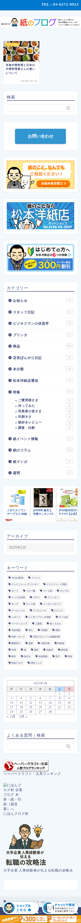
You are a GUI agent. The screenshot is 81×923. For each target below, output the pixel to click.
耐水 (13, 656)
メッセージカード (52, 604)
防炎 (70, 656)
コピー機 (30, 591)
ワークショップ (19, 623)
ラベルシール (18, 610)
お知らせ (42, 300)
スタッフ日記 (42, 312)
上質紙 (38, 623)
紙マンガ (41, 462)
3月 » (23, 716)
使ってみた (55, 623)
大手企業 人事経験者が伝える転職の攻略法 (38, 870)
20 (40, 707)
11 (21, 702)
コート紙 (47, 591)
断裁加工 (15, 643)
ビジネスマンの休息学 (42, 323)
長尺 (57, 656)
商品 (42, 346)
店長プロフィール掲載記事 (46, 636)
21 (50, 707)
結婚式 (49, 650)
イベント (35, 577)
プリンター (53, 597)
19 (30, 707)
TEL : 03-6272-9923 (60, 4)
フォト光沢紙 (18, 597)
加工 (30, 630)
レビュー (58, 610)
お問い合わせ (40, 136)
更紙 (30, 643)
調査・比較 (44, 427)
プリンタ (42, 335)
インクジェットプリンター (24, 584)
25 (21, 711)
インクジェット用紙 (56, 584)
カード (14, 591)
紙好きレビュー (44, 422)
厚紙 (57, 630)
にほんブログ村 (16, 813)
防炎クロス (17, 663)
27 (40, 711)
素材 (36, 650)
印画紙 (44, 630)
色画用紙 (42, 656)
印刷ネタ (44, 416)
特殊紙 (61, 643)
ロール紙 (63, 617)
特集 (42, 392)
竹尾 (13, 650)
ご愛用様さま (44, 400)
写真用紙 (15, 630)
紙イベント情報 (42, 439)
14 (50, 702)
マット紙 (30, 604)
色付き (27, 656)
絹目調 (64, 650)
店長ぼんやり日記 (42, 358)
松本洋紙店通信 (42, 380)
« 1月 (11, 716)
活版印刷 (45, 643)
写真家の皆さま (44, 411)
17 (11, 707)
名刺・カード (18, 636)
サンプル (64, 591)
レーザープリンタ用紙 (39, 617)
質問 (42, 473)
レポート (15, 617)
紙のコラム (42, 450)
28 (50, 711)
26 (30, 711)
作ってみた (44, 406)
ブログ (36, 597)
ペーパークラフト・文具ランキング (32, 773)
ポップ (14, 604)
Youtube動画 (17, 577)
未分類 (42, 369)
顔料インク (36, 663)
